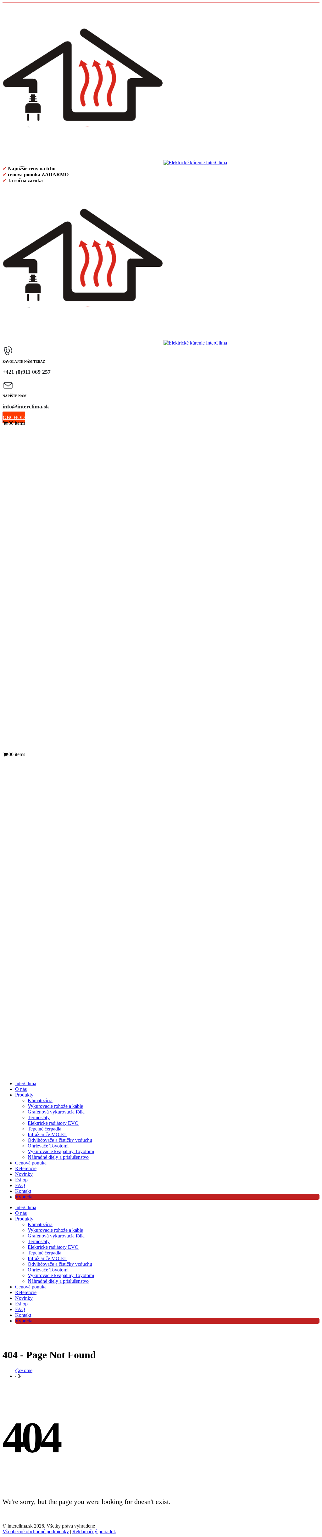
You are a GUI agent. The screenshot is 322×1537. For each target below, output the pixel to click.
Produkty (24, 1094)
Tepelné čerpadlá (44, 1128)
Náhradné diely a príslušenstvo (58, 1157)
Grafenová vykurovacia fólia (56, 1111)
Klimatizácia (40, 1100)
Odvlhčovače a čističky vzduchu (60, 1140)
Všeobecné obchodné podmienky (36, 1531)
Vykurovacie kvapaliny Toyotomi (61, 1151)
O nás (21, 1089)
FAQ (20, 1185)
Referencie (25, 1168)
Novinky (24, 1174)
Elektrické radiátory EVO (53, 1123)
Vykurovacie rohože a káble (55, 1106)
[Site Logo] (115, 162)
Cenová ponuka (31, 1162)
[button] (8, 748)
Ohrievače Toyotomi (48, 1145)
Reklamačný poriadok (94, 1531)
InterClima (25, 1083)
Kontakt (23, 1191)
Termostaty (39, 1117)
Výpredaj (24, 1196)
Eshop (21, 1179)
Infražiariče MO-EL (47, 1134)
